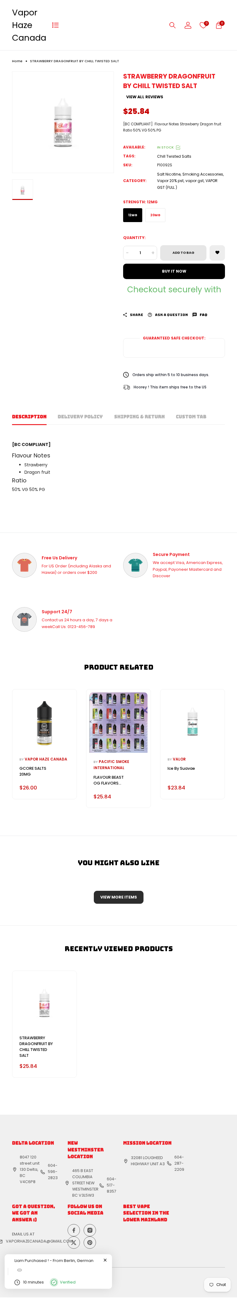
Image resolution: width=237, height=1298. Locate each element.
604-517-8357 (111, 1185)
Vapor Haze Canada (29, 25)
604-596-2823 (53, 1171)
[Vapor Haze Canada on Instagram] (90, 1230)
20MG (155, 215)
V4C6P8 (27, 1181)
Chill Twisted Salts (174, 156)
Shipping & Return (139, 417)
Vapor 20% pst (170, 180)
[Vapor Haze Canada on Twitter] (74, 1242)
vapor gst (194, 180)
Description (29, 417)
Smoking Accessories (202, 174)
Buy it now (174, 271)
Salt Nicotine (169, 174)
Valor (179, 759)
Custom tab (191, 417)
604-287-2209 (179, 1163)
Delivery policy (80, 417)
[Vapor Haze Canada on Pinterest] (90, 1242)
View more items (118, 897)
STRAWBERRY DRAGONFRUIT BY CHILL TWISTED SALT (36, 1046)
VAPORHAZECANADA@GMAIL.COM (39, 1241)
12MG (132, 215)
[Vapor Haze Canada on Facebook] (74, 1230)
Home (17, 61)
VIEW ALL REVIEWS (144, 97)
